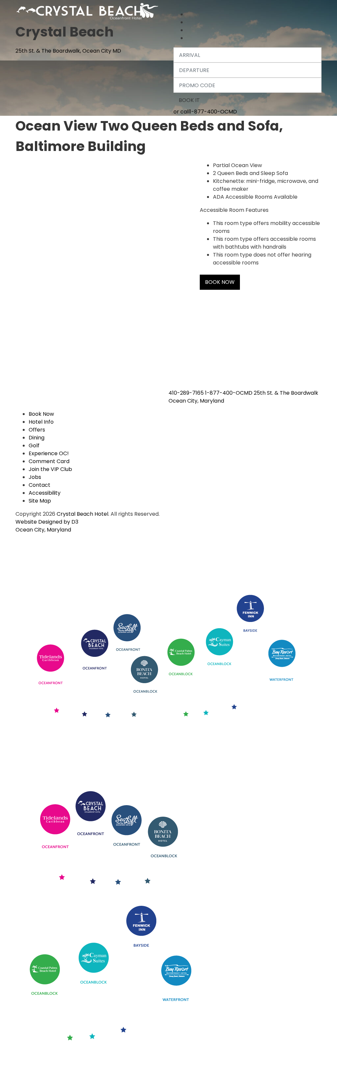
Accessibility (45, 493)
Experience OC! (49, 453)
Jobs (35, 477)
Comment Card (49, 461)
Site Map (40, 501)
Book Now (41, 414)
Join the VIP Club (50, 469)
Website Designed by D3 (46, 522)
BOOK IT (189, 100)
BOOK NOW (220, 282)
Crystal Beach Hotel (82, 514)
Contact (39, 485)
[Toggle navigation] (178, 5)
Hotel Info (41, 422)
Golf (34, 445)
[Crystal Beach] (88, 10)
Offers (37, 429)
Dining (36, 437)
